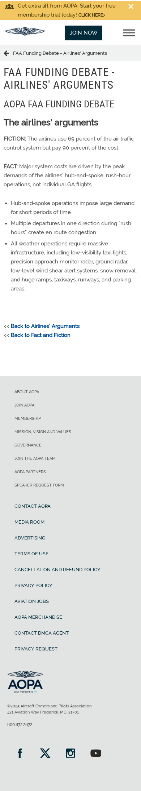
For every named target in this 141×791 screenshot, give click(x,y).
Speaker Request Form (39, 485)
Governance (28, 445)
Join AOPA (24, 405)
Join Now (84, 33)
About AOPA (26, 392)
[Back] (8, 53)
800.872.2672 (19, 724)
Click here (90, 15)
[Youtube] (95, 754)
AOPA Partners (30, 472)
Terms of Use (31, 553)
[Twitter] (45, 754)
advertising (29, 538)
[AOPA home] (25, 34)
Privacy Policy (33, 585)
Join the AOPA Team (35, 458)
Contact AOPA (32, 506)
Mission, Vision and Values (42, 432)
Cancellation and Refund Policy (57, 569)
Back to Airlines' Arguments (45, 326)
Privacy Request (35, 649)
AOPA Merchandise (38, 617)
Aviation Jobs (31, 601)
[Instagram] (70, 754)
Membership (27, 418)
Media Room (29, 522)
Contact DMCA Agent (41, 633)
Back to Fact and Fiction (40, 335)
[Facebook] (20, 754)
